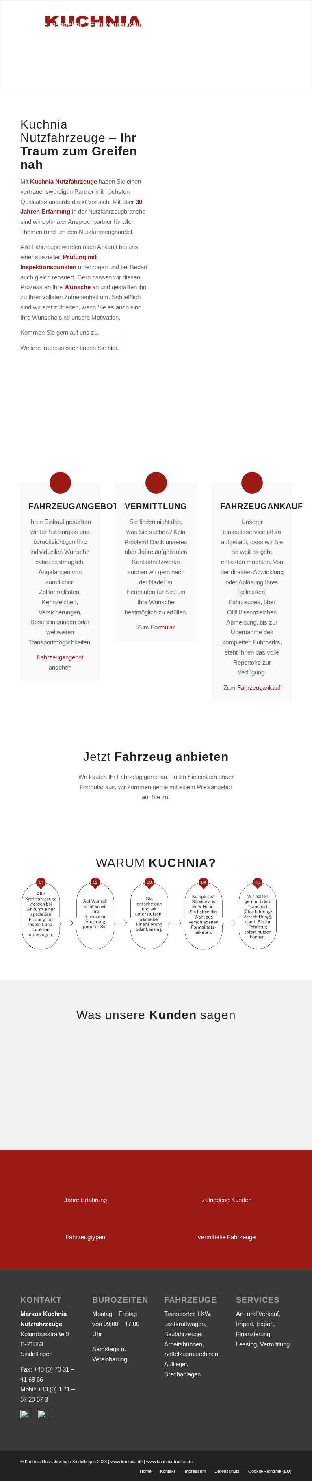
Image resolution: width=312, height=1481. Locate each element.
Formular (163, 627)
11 (260, 204)
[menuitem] (53, 24)
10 (254, 204)
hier (112, 347)
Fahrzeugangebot (73, 506)
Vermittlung (156, 506)
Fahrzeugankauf (258, 687)
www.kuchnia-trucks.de (169, 1461)
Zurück (182, 165)
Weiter (273, 165)
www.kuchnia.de (126, 1461)
